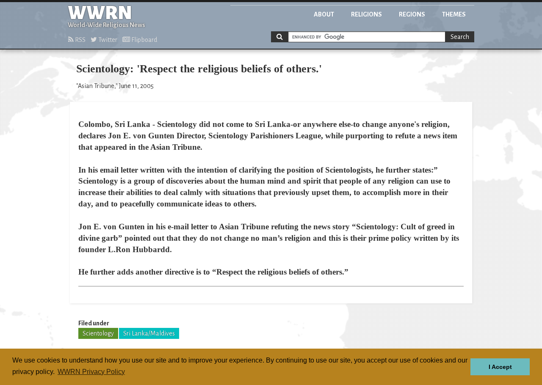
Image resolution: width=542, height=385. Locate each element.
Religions (366, 14)
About (324, 14)
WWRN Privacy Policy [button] (91, 371)
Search (460, 36)
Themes (454, 14)
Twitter (107, 39)
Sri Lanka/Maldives (149, 333)
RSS (80, 39)
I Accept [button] (500, 366)
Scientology (98, 333)
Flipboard (143, 39)
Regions (412, 14)
